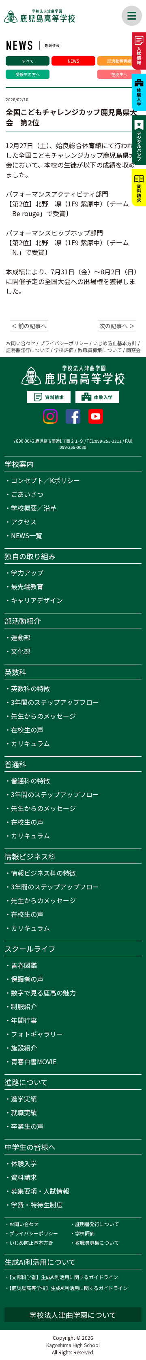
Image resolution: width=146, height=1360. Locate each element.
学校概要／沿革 (33, 508)
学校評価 (63, 349)
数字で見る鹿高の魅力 (43, 992)
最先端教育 (27, 586)
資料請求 (24, 1177)
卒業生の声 (27, 1126)
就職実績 (24, 1112)
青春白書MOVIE (33, 1061)
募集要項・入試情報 (40, 1191)
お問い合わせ (20, 342)
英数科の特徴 (30, 688)
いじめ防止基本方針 (115, 342)
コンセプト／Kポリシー (45, 480)
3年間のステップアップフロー (55, 702)
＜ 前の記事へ (29, 326)
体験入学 (24, 1163)
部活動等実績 (119, 61)
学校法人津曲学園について (72, 1314)
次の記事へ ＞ (117, 326)
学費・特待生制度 (37, 1204)
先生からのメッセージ (43, 716)
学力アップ (27, 572)
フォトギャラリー (37, 1034)
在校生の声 (27, 729)
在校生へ (119, 74)
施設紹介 (24, 1047)
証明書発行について (27, 349)
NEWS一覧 (26, 535)
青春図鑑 (24, 965)
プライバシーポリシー (64, 342)
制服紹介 (24, 1006)
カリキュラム (30, 743)
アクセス (23, 521)
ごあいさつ (27, 494)
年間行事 (24, 1020)
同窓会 (133, 349)
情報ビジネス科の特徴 (43, 873)
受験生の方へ (27, 74)
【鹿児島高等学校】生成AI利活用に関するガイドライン (68, 1287)
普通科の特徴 (30, 780)
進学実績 (24, 1098)
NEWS (73, 61)
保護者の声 (27, 979)
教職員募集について (100, 349)
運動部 (20, 637)
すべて (28, 61)
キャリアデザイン (37, 600)
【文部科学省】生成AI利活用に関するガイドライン (63, 1276)
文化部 (20, 651)
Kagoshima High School (73, 1344)
